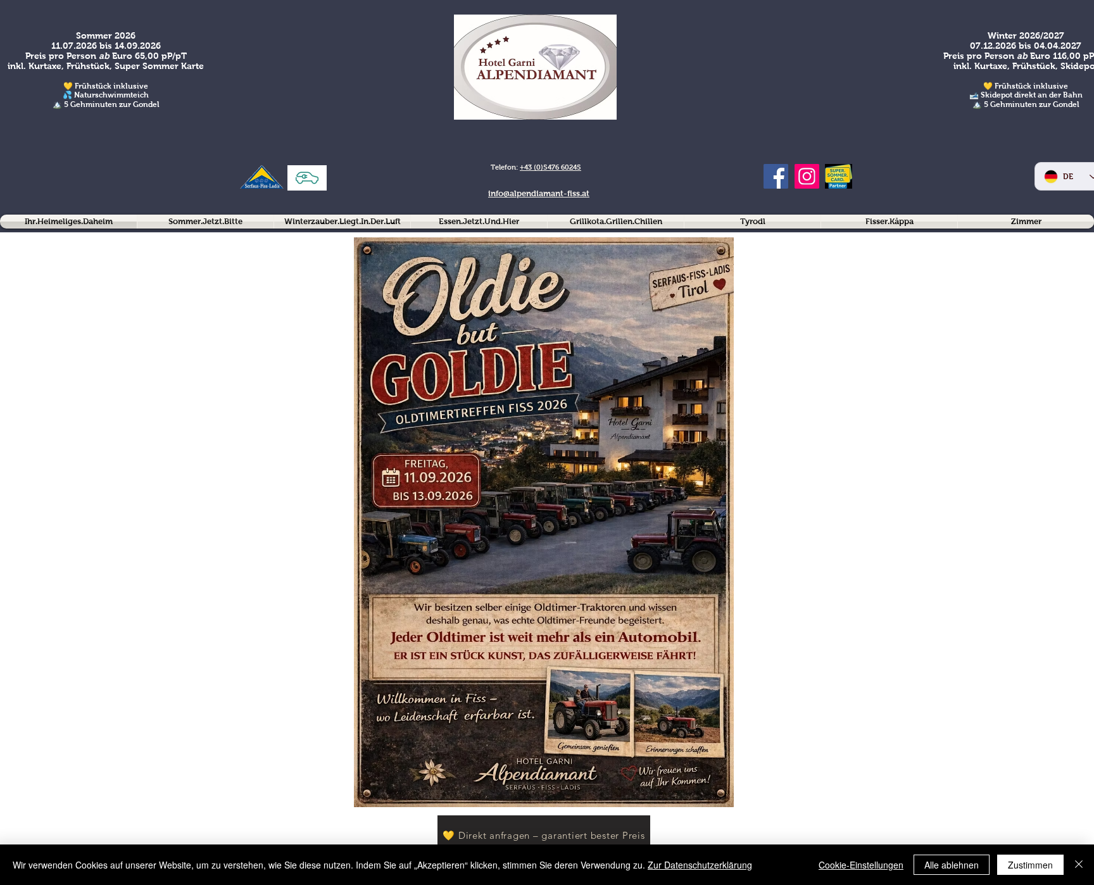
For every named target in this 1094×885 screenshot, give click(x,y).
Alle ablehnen (951, 864)
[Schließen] (1078, 865)
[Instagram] (807, 176)
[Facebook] (776, 176)
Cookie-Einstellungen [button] (861, 864)
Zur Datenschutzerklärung (700, 864)
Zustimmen (1030, 864)
